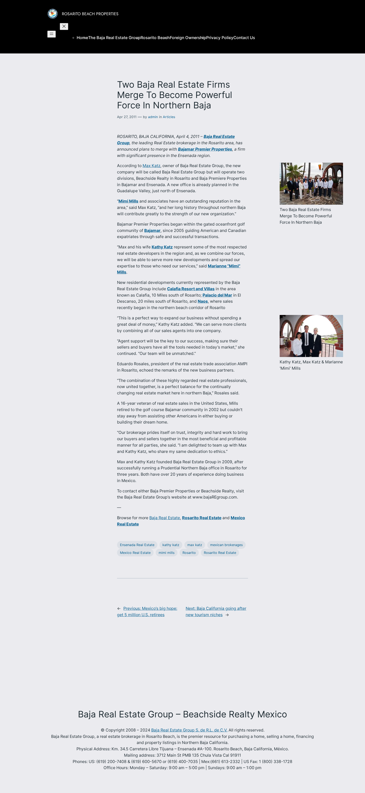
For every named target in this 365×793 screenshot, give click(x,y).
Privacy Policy (219, 37)
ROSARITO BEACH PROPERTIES (90, 14)
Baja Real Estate (164, 517)
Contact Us (244, 37)
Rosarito (189, 552)
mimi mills (166, 552)
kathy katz (170, 545)
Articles (169, 117)
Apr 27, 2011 (126, 117)
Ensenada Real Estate (137, 545)
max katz (194, 545)
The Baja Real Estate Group (114, 37)
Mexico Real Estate (135, 552)
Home (82, 37)
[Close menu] (64, 26)
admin (153, 117)
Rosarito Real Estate (220, 552)
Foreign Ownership (188, 37)
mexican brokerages (226, 545)
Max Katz (151, 165)
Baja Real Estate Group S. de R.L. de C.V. (189, 730)
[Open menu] (51, 34)
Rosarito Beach (155, 37)
